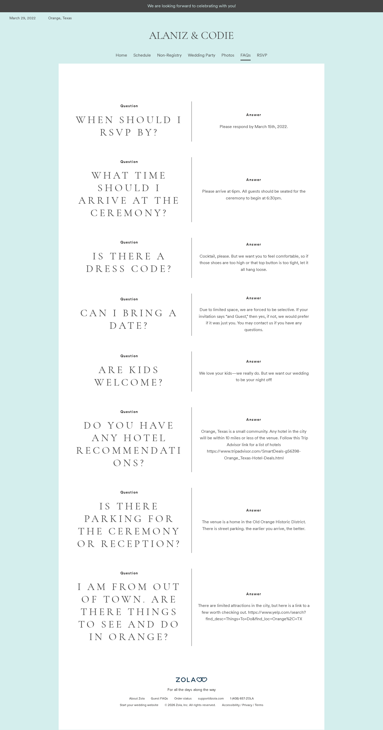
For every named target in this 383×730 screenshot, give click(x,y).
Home (121, 55)
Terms (259, 705)
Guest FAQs (159, 698)
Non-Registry (169, 55)
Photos (227, 55)
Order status (183, 698)
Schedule (142, 55)
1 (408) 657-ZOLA (242, 698)
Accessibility (231, 705)
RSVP (262, 55)
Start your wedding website (139, 705)
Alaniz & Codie (191, 35)
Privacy (247, 705)
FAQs (245, 55)
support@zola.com (211, 698)
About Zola (137, 698)
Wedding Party (201, 55)
